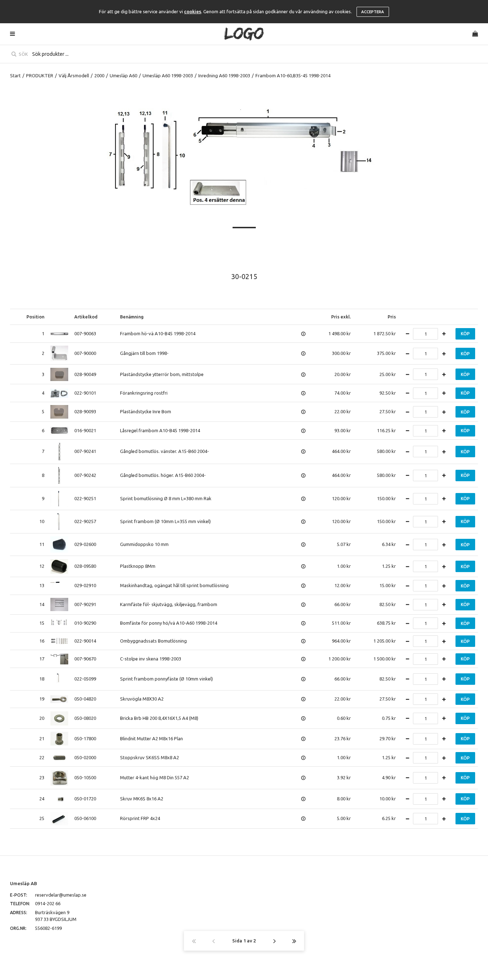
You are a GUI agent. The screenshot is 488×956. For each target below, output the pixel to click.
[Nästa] (274, 941)
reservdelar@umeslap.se (60, 894)
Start (15, 75)
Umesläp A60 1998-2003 (168, 75)
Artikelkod (86, 316)
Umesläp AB (23, 883)
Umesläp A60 (123, 75)
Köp (465, 333)
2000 (99, 75)
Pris (392, 316)
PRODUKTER (39, 75)
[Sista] (294, 941)
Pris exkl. (341, 316)
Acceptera (372, 12)
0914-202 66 (47, 903)
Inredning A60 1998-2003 (224, 75)
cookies (192, 11)
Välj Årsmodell (74, 75)
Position (35, 316)
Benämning (132, 316)
